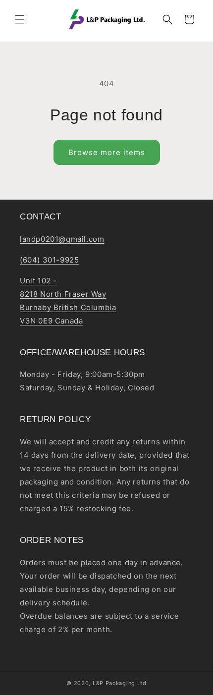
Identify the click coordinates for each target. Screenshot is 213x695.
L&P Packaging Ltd (120, 683)
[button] (20, 19)
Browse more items (106, 152)
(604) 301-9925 (49, 260)
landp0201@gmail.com (62, 239)
